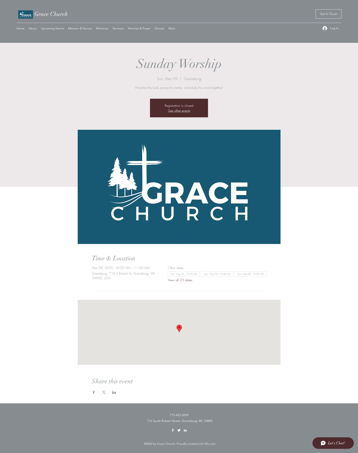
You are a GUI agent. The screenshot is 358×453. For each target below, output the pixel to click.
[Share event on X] (104, 392)
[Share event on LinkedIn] (114, 392)
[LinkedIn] (185, 430)
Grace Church (51, 14)
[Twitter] (179, 430)
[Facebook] (173, 430)
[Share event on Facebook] (94, 392)
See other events (179, 110)
